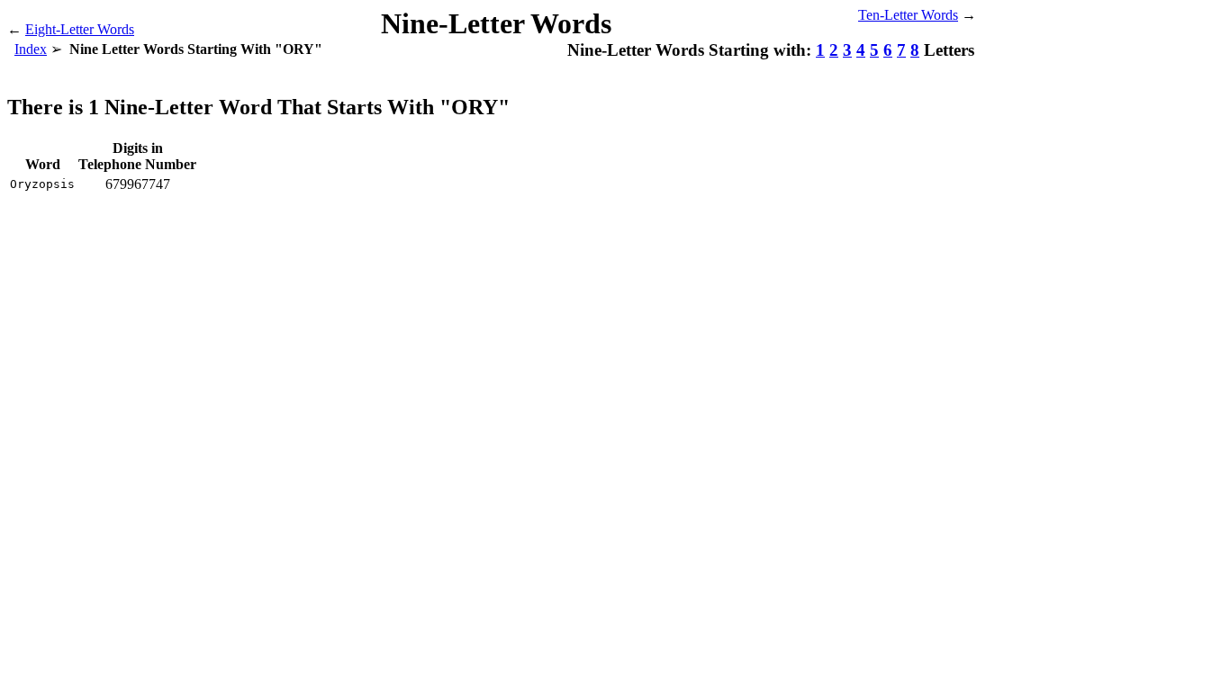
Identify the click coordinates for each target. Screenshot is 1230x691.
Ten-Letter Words (908, 14)
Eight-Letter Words (79, 29)
